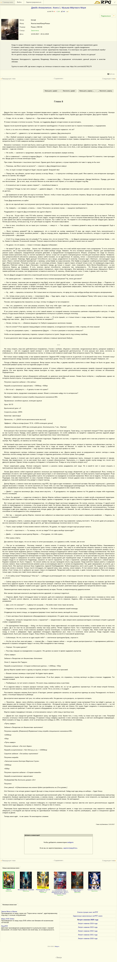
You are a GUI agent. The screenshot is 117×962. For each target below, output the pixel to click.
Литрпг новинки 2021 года (87, 935)
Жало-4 (9, 889)
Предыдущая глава (8, 79)
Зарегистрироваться (33, 2)
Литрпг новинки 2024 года (87, 923)
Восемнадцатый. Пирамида (26, 889)
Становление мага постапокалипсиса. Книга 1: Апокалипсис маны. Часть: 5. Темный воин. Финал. (60, 891)
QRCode (112, 74)
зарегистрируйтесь (70, 848)
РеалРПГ (4, 926)
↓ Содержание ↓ (58, 78)
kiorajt (33, 20)
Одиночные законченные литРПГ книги (87, 916)
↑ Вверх (58, 957)
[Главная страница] (103, 3)
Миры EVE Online (7, 919)
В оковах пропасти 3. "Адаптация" (77, 890)
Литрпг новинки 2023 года (87, 927)
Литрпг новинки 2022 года (87, 931)
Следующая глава (108, 79)
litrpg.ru (57, 946)
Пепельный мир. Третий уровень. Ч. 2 (43, 890)
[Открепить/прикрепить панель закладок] (114, 2)
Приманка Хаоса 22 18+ (94, 889)
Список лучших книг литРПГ (87, 912)
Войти (19, 2)
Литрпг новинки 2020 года (87, 938)
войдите (70, 842)
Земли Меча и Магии (9, 911)
